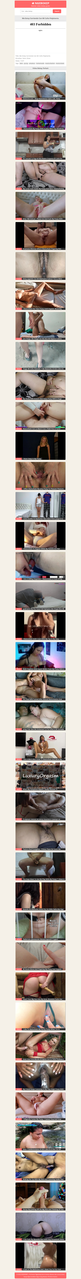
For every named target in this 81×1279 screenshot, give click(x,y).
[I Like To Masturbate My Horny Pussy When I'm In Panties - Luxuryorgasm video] (40, 1016)
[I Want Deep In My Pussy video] (40, 446)
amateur (32, 63)
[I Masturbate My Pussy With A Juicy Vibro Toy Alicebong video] (40, 116)
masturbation (50, 63)
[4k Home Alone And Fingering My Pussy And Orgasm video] (40, 956)
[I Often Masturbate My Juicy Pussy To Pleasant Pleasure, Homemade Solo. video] (40, 476)
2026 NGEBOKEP (23, 1274)
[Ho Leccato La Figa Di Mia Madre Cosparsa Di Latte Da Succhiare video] (40, 146)
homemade (40, 63)
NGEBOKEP (41, 3)
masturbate (60, 63)
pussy (26, 63)
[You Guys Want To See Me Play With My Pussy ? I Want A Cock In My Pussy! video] (40, 866)
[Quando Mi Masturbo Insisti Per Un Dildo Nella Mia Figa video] (40, 896)
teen (21, 63)
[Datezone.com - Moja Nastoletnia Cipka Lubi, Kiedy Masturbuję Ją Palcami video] (40, 86)
